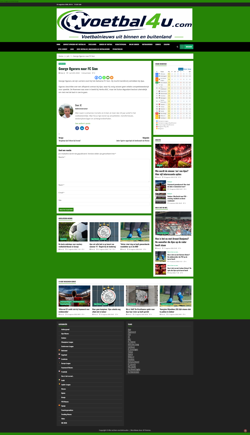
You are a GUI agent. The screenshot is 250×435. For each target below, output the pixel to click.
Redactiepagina (120, 44)
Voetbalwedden (147, 44)
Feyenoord (132, 332)
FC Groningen (133, 349)
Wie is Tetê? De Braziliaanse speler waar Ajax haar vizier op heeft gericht (140, 310)
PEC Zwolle (132, 367)
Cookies (158, 44)
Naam (61, 185)
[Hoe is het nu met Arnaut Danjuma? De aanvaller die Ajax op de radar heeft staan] (173, 223)
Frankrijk (64, 372)
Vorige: (70, 139)
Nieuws (63, 389)
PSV (129, 334)
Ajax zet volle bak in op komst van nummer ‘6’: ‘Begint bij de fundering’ (103, 245)
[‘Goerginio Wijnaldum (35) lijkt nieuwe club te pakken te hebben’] (175, 296)
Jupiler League (66, 384)
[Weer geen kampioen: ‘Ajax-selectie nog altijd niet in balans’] (108, 296)
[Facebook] (96, 77)
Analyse (159, 165)
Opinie (105, 304)
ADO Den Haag (133, 344)
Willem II (131, 357)
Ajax (129, 329)
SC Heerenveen (133, 372)
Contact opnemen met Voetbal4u (74, 44)
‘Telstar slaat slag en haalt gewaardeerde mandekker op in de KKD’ (134, 245)
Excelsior (131, 359)
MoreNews (134, 430)
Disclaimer (92, 44)
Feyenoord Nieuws (66, 301)
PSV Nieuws (65, 401)
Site (60, 200)
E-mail (61, 193)
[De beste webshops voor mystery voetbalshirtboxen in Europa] (73, 231)
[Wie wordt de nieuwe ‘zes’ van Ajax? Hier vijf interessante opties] (173, 156)
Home (58, 44)
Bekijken (189, 47)
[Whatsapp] (104, 77)
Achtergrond (131, 304)
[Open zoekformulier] (177, 47)
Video (63, 418)
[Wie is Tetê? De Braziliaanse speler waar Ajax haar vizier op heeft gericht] (142, 296)
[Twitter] (100, 77)
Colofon (167, 44)
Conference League (67, 346)
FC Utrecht (132, 364)
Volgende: (132, 139)
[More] (111, 77)
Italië (63, 380)
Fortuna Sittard (133, 362)
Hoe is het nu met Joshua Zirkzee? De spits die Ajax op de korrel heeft (160, 269)
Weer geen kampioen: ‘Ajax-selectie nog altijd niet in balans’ (106, 310)
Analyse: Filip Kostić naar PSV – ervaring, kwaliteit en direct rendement (160, 198)
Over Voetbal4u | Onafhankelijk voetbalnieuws (93, 49)
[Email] (108, 77)
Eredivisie (62, 64)
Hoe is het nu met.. (162, 233)
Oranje (63, 397)
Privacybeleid (117, 49)
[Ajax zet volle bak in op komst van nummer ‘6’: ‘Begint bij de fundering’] (104, 231)
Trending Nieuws (66, 304)
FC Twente (131, 342)
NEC (129, 339)
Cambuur (131, 347)
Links (72, 49)
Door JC (62, 73)
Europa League (66, 363)
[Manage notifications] (245, 430)
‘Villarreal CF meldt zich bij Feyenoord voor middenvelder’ (74, 310)
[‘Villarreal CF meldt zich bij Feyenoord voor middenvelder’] (74, 296)
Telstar (130, 352)
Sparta (130, 354)
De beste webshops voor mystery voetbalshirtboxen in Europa (70, 245)
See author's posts (82, 123)
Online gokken (134, 44)
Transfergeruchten (135, 239)
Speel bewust (62, 49)
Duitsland (64, 350)
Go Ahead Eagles (134, 369)
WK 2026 (64, 423)
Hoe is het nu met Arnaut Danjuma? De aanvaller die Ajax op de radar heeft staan (172, 242)
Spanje (63, 406)
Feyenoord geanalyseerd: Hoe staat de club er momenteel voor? (160, 185)
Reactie (62, 157)
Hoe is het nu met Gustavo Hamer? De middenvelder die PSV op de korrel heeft (160, 256)
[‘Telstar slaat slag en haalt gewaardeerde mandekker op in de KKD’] (134, 231)
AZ (129, 337)
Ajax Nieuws (95, 239)
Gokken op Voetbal (105, 44)
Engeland (64, 355)
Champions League (67, 342)
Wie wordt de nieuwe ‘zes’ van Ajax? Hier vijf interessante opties (171, 172)
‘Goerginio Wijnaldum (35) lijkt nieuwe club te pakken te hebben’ (175, 310)
